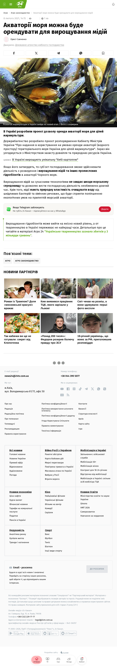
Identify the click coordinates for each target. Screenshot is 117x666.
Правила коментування (53, 426)
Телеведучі (10, 424)
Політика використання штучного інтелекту (57, 410)
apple (33, 633)
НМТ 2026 (85, 507)
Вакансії (82, 409)
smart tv (50, 633)
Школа (83, 503)
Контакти (82, 404)
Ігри (80, 429)
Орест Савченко (19, 39)
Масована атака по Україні (58, 471)
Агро (6, 13)
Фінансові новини (18, 504)
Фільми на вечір (53, 504)
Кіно (47, 492)
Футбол (48, 538)
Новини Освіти (89, 492)
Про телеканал (11, 419)
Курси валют (15, 500)
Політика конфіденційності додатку (58, 416)
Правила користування (15, 434)
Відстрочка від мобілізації (93, 474)
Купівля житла (16, 538)
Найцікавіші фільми (55, 496)
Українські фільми (54, 500)
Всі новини (15, 450)
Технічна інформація (51, 431)
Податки (13, 516)
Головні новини (17, 454)
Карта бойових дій (54, 458)
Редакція (9, 409)
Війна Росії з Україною (58, 450)
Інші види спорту (53, 550)
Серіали (49, 512)
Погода (13, 475)
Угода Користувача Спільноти (55, 421)
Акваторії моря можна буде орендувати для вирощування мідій (63, 13)
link (62, 388)
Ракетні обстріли (53, 454)
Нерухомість (16, 530)
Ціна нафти (15, 496)
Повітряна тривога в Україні (59, 466)
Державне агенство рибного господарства (39, 45)
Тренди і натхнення (19, 542)
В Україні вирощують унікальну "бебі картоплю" (45, 159)
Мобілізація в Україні (93, 450)
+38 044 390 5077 (70, 376)
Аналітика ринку (17, 534)
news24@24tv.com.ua (17, 376)
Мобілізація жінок (89, 466)
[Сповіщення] (113, 4)
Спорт (48, 530)
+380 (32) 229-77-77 (26, 617)
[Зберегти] (103, 53)
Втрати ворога (52, 479)
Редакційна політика (14, 414)
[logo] (19, 4)
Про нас (8, 404)
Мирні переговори (54, 462)
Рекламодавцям (12, 429)
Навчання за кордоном (92, 516)
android (16, 633)
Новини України (17, 458)
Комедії (48, 508)
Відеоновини (16, 466)
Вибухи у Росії (52, 475)
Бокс (47, 534)
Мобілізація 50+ (88, 462)
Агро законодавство (20, 13)
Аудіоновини (15, 471)
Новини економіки (20, 492)
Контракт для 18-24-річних (93, 470)
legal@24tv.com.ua (43, 620)
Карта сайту (83, 424)
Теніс (47, 542)
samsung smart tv (68, 633)
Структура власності (87, 414)
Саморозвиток (87, 511)
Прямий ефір (16, 462)
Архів (80, 419)
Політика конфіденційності (54, 404)
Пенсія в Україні (17, 520)
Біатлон (49, 546)
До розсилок (97, 569)
